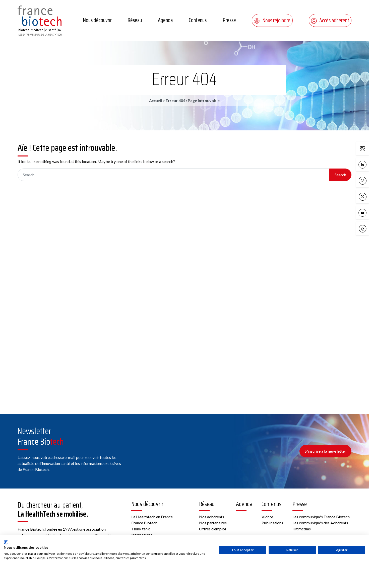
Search (340, 174)
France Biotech (144, 522)
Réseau (135, 20)
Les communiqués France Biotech (321, 516)
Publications (272, 522)
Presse (229, 20)
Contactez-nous (367, 148)
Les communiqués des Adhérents (320, 522)
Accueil (155, 100)
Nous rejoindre (276, 20)
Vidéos (268, 516)
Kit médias (301, 528)
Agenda (165, 20)
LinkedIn (367, 164)
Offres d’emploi (212, 528)
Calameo (367, 228)
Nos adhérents (211, 516)
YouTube (367, 212)
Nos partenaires (213, 522)
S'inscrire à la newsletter (325, 451)
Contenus (198, 20)
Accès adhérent (334, 20)
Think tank (140, 528)
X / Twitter (367, 196)
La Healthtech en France (152, 516)
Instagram (367, 180)
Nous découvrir (97, 20)
